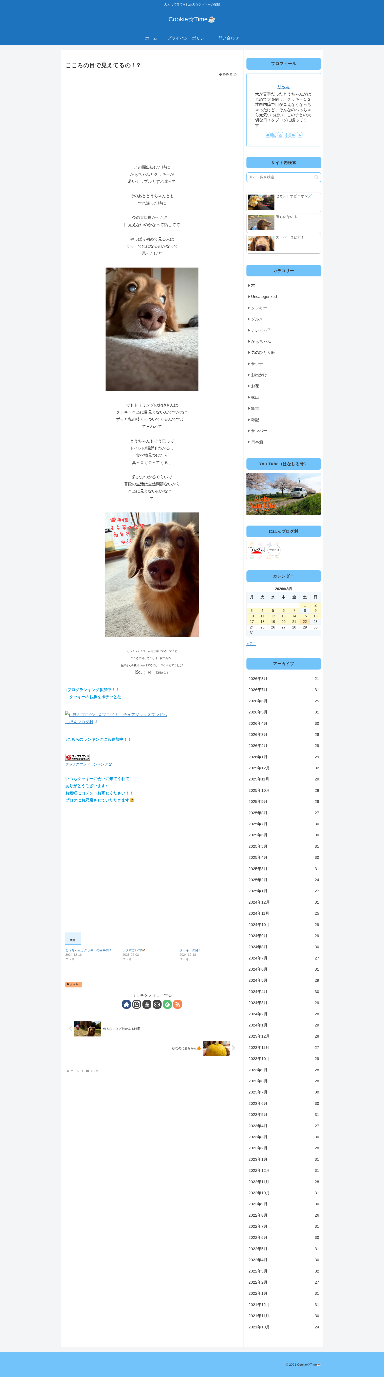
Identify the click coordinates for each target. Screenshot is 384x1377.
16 (316, 616)
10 (252, 616)
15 (305, 616)
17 (252, 622)
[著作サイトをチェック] (126, 1004)
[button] (316, 177)
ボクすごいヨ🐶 (133, 950)
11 (262, 616)
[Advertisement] (152, 111)
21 (294, 622)
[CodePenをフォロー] (157, 1004)
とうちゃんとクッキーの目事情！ (88, 950)
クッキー (75, 984)
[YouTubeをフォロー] (146, 1004)
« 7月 (251, 644)
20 (284, 622)
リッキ (283, 86)
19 (273, 622)
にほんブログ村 (79, 722)
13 (284, 616)
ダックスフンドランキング (86, 764)
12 (273, 616)
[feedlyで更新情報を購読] (167, 1004)
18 (262, 622)
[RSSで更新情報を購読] (177, 1004)
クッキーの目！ (190, 950)
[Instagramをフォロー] (136, 1004)
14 (294, 616)
